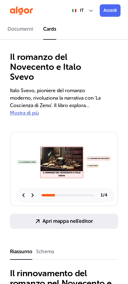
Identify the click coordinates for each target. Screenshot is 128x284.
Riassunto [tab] (21, 252)
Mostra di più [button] (24, 113)
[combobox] (83, 10)
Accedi (110, 10)
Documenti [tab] (20, 29)
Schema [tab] (45, 252)
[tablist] (64, 30)
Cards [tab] (49, 29)
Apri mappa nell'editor (68, 221)
